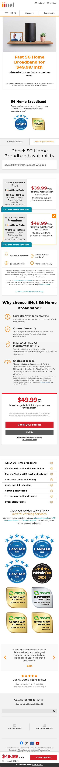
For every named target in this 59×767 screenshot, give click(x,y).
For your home (15, 728)
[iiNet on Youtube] (37, 743)
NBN (53, 518)
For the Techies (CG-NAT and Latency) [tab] (26, 474)
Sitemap (14, 748)
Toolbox (52, 3)
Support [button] (29, 13)
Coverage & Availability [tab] (18, 485)
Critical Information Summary (29, 291)
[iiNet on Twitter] (26, 743)
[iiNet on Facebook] (21, 743)
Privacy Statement (24, 750)
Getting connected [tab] (16, 491)
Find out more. (45, 284)
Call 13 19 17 (37, 765)
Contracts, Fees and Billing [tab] (20, 480)
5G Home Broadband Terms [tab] (21, 496)
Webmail (41, 3)
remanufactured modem (23, 280)
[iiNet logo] (8, 5)
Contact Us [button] (49, 13)
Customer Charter (24, 748)
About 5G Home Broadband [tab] (21, 463)
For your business (44, 728)
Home (8, 748)
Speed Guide (45, 382)
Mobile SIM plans (29, 521)
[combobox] (29, 165)
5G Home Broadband (30, 440)
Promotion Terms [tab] (15, 502)
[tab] (15, 141)
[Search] (54, 711)
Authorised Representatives (40, 750)
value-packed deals (41, 518)
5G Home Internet (11, 521)
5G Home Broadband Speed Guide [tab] (24, 468)
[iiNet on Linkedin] (32, 743)
